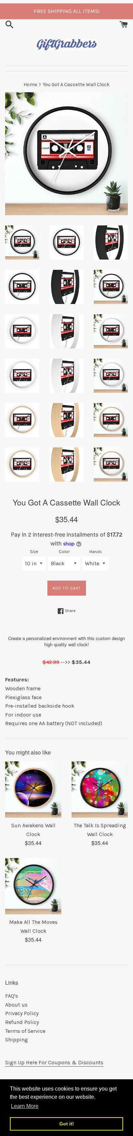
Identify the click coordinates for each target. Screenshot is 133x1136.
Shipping (16, 1039)
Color (64, 551)
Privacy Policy (22, 1013)
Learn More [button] (25, 1106)
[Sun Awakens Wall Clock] (33, 789)
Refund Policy (22, 1022)
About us (16, 1004)
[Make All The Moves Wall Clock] (33, 886)
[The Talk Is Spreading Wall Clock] (100, 789)
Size (34, 551)
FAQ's (11, 996)
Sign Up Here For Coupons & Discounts (54, 1062)
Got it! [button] (66, 1123)
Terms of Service (25, 1031)
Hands (95, 551)
